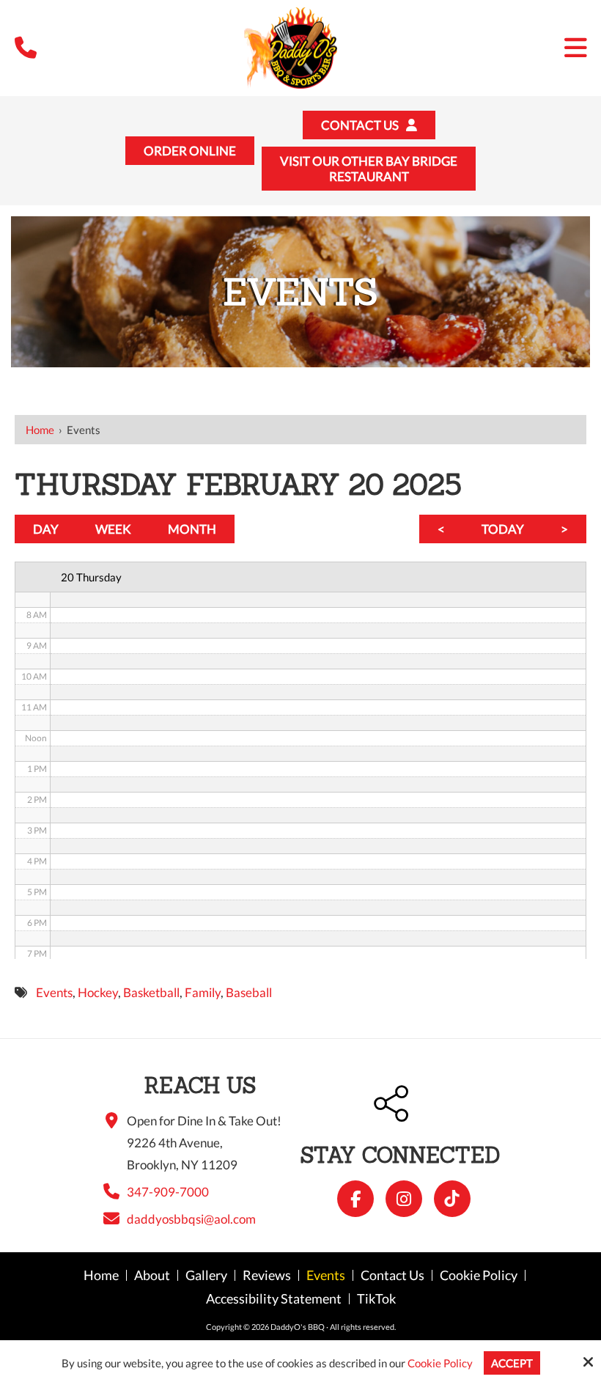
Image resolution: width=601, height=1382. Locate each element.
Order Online (190, 150)
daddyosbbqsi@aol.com (191, 1219)
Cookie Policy (440, 1363)
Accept (512, 1363)
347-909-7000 (168, 1191)
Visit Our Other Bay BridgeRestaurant (368, 168)
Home (40, 429)
